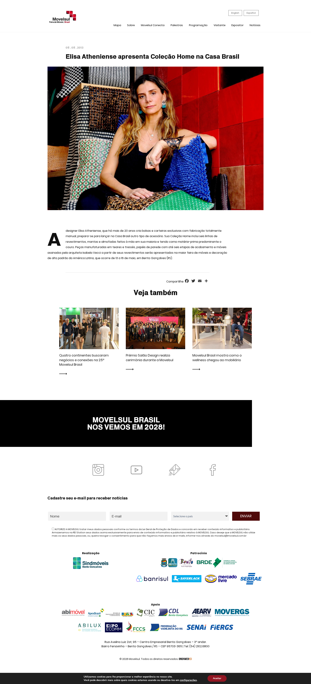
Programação (198, 25)
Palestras (177, 25)
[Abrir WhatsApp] (302, 674)
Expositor (237, 25)
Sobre (131, 25)
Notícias (255, 25)
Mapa (117, 25)
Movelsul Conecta (152, 25)
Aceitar (217, 678)
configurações (188, 680)
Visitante (220, 25)
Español (251, 13)
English (235, 13)
